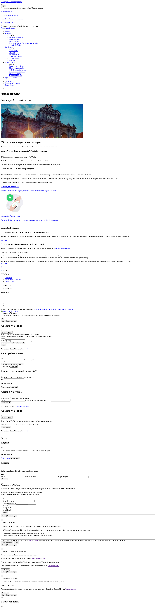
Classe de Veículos (15, 76)
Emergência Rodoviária (13, 83)
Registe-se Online (23, 406)
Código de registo (63, 477)
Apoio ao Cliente (11, 77)
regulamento (33, 540)
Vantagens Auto (53, 566)
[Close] (2, 358)
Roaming (12, 60)
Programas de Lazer (38, 558)
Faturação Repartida (16, 37)
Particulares (5, 28)
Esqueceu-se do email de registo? (12, 364)
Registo (9, 332)
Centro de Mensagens (62, 248)
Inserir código (15, 458)
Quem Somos (9, 85)
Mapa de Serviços (15, 74)
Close (3, 321)
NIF (2, 379)
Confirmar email (31, 477)
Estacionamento (14, 55)
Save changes (11, 321)
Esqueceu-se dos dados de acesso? (13, 343)
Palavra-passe (5, 340)
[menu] (2, 4)
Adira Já (25, 431)
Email (3, 338)
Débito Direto (14, 39)
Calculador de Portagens (17, 70)
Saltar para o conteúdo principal (11, 2)
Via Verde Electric (15, 56)
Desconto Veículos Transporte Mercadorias (23, 43)
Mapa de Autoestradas (16, 68)
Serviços (8, 47)
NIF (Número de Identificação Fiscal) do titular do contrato (21, 425)
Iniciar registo (6, 427)
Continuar (14, 366)
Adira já (25, 349)
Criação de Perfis (15, 45)
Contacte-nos (5, 366)
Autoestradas (13, 51)
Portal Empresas (14, 41)
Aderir (7, 32)
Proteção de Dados (40, 309)
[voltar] (10, 49)
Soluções (8, 33)
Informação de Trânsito (17, 72)
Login (3, 332)
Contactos (8, 81)
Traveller (12, 53)
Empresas (12, 28)
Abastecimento (14, 58)
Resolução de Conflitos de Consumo (61, 309)
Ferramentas (9, 62)
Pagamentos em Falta (16, 66)
